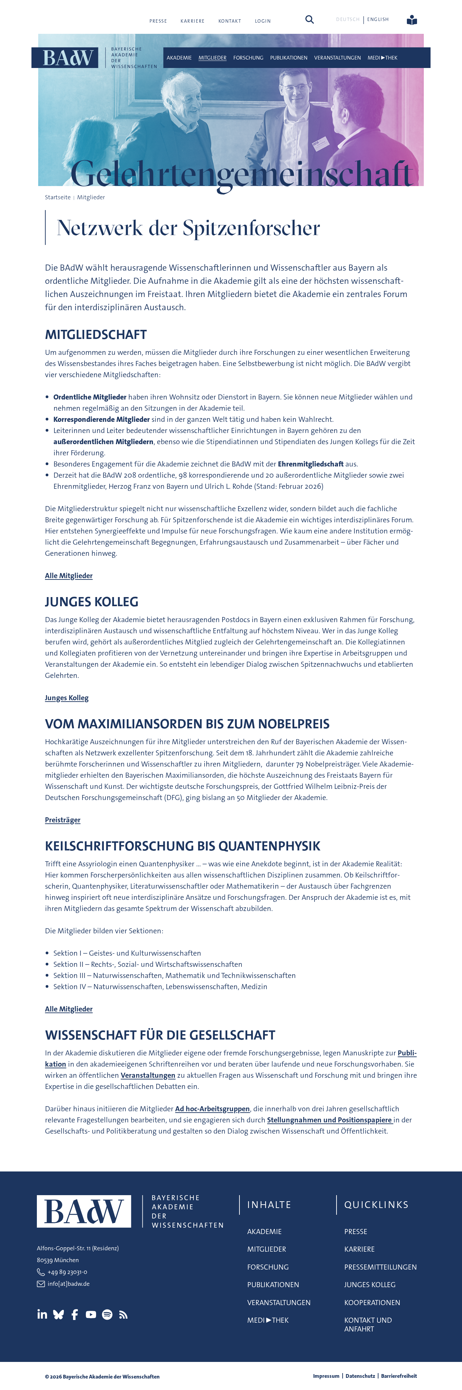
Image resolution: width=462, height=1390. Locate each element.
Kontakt (229, 21)
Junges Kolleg (67, 698)
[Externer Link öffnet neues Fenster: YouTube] (91, 1314)
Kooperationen (372, 1302)
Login (263, 21)
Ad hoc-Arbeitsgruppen (212, 1109)
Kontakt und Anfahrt (368, 1324)
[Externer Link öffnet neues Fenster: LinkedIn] (42, 1314)
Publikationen (288, 57)
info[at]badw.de (69, 1284)
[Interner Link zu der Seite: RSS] (123, 1314)
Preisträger (62, 820)
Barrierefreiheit (399, 1376)
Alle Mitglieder (69, 575)
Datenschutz (360, 1376)
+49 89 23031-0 (67, 1272)
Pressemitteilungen (380, 1267)
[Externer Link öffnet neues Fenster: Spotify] (107, 1314)
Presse (158, 21)
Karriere (193, 21)
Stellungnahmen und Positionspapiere (330, 1120)
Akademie (179, 57)
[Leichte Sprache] (412, 19)
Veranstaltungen (337, 57)
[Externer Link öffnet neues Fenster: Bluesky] (58, 1314)
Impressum (326, 1376)
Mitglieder (213, 57)
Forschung (248, 57)
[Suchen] (309, 19)
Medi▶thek (382, 57)
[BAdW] (99, 57)
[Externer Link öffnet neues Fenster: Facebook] (75, 1314)
